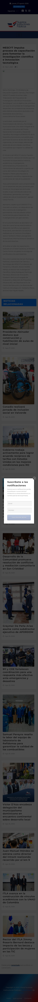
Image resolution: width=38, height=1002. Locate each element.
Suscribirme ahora (19, 517)
